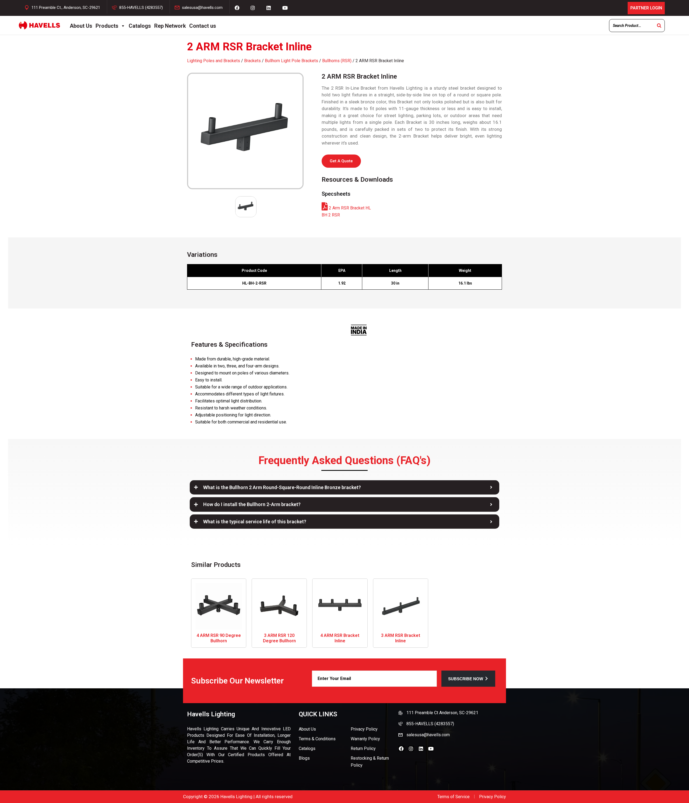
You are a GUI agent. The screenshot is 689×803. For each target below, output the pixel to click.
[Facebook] (401, 749)
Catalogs (140, 26)
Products (107, 26)
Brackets (252, 60)
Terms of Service (453, 796)
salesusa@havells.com (202, 7)
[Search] (659, 25)
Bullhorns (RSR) (336, 60)
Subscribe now (465, 678)
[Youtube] (431, 749)
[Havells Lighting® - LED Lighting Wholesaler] (39, 25)
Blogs (304, 758)
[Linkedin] (421, 749)
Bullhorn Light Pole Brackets (291, 60)
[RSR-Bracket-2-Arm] (246, 131)
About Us (81, 26)
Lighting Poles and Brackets (213, 60)
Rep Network (170, 26)
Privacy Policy (364, 729)
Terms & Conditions (317, 738)
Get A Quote (341, 161)
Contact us (202, 26)
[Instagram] (411, 749)
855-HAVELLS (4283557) (141, 7)
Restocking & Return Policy (370, 762)
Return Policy (363, 748)
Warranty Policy (365, 738)
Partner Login (646, 7)
